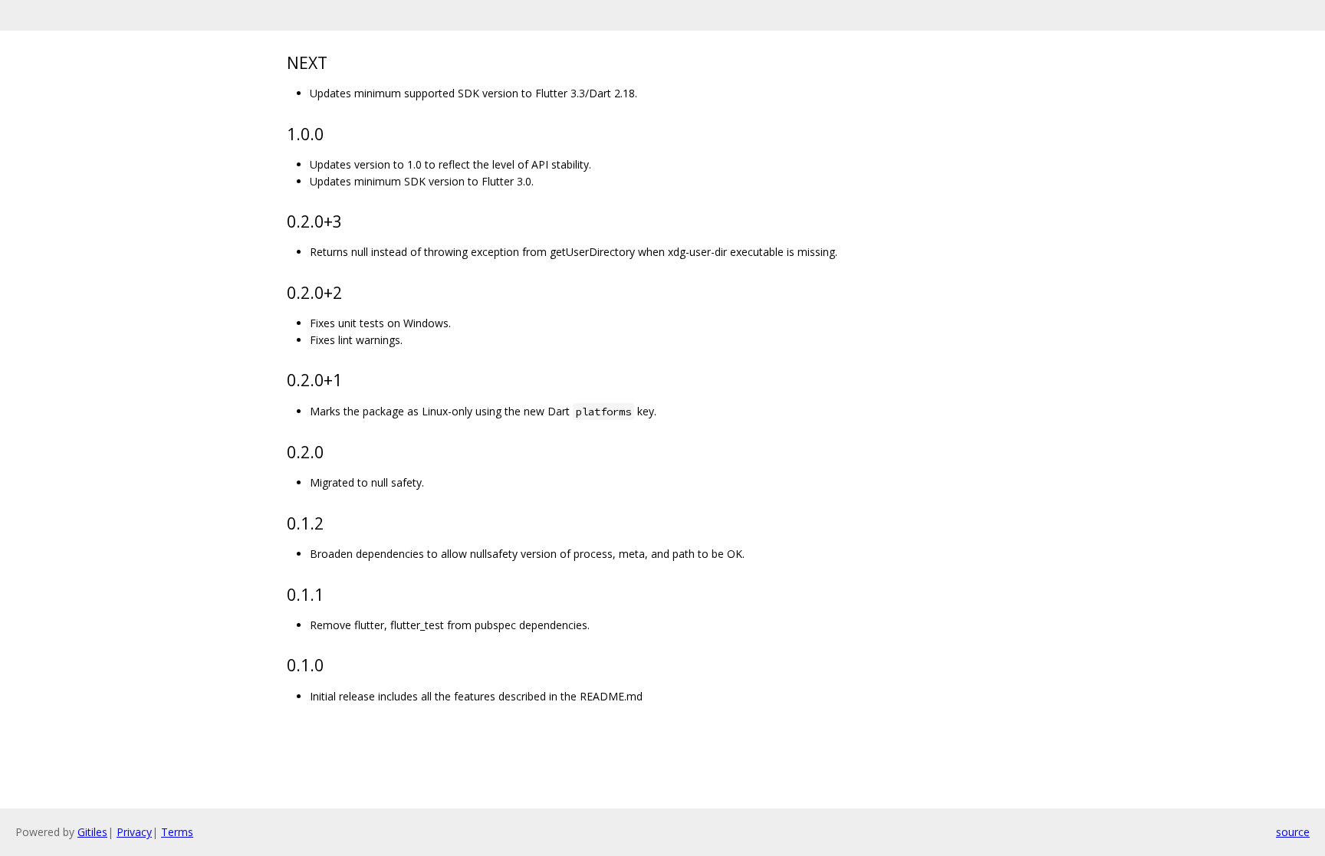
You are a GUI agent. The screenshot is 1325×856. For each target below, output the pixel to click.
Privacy (134, 832)
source (1293, 832)
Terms (177, 832)
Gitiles (92, 832)
